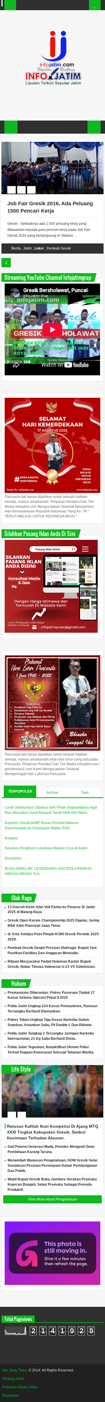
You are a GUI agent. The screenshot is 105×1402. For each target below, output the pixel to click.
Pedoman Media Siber (20, 1387)
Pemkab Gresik (59, 248)
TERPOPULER (20, 791)
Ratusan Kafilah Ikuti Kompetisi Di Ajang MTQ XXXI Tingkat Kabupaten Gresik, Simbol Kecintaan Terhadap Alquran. (52, 1132)
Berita (16, 248)
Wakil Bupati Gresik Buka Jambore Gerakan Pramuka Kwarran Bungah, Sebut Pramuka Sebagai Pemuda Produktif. (52, 1184)
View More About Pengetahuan (52, 1199)
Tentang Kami (13, 1379)
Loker (39, 248)
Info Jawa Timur (14, 1370)
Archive (52, 793)
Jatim (27, 248)
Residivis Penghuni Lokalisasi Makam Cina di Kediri (46, 848)
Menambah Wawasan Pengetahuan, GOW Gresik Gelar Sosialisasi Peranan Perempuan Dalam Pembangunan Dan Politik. (53, 1165)
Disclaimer (13, 858)
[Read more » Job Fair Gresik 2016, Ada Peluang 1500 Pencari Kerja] (47, 142)
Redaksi (11, 838)
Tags (85, 793)
